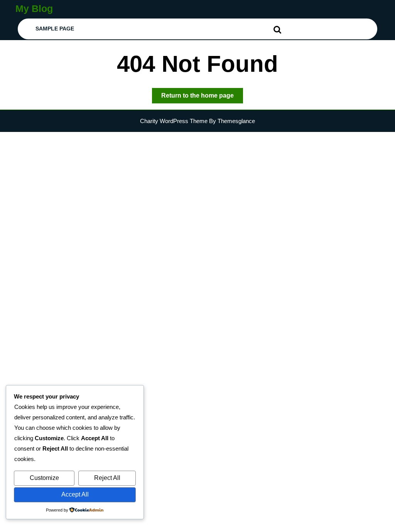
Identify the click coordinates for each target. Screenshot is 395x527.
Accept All (75, 494)
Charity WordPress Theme (174, 121)
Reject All (107, 478)
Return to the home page (202, 97)
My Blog (34, 8)
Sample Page (54, 28)
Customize (44, 478)
